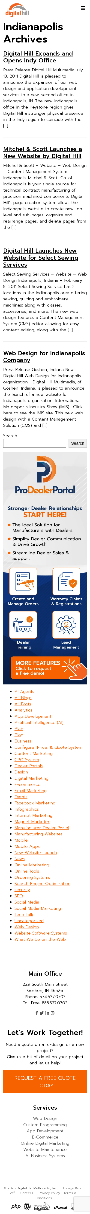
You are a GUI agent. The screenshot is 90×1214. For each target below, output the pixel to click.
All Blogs (23, 698)
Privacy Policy (49, 1192)
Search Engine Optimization (42, 883)
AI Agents (24, 691)
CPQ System (27, 759)
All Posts (23, 704)
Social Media (27, 902)
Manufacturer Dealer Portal (42, 828)
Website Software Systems (41, 933)
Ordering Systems (32, 877)
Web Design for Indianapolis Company (44, 357)
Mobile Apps (27, 846)
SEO (19, 896)
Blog (19, 735)
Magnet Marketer (32, 821)
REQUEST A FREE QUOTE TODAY (45, 1081)
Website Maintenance (45, 1149)
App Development (33, 716)
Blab (19, 729)
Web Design (27, 927)
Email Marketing (31, 790)
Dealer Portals (29, 766)
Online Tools (27, 871)
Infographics (27, 809)
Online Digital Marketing (45, 1143)
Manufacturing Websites (39, 834)
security (22, 890)
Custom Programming (45, 1125)
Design (21, 772)
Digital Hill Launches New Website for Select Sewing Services (40, 257)
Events (21, 797)
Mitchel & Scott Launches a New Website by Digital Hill (42, 152)
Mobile (21, 840)
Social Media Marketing (38, 908)
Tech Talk (24, 914)
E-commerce (27, 784)
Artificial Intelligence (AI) (39, 722)
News (20, 859)
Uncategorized (29, 921)
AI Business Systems (45, 1156)
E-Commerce (45, 1137)
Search (10, 436)
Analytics (23, 710)
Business (23, 741)
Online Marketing (32, 865)
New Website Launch (36, 852)
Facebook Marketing (35, 803)
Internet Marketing (33, 815)
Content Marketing (34, 753)
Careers (26, 1192)
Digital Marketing (31, 778)
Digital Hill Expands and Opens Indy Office (38, 57)
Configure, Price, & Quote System (48, 747)
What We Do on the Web (40, 939)
